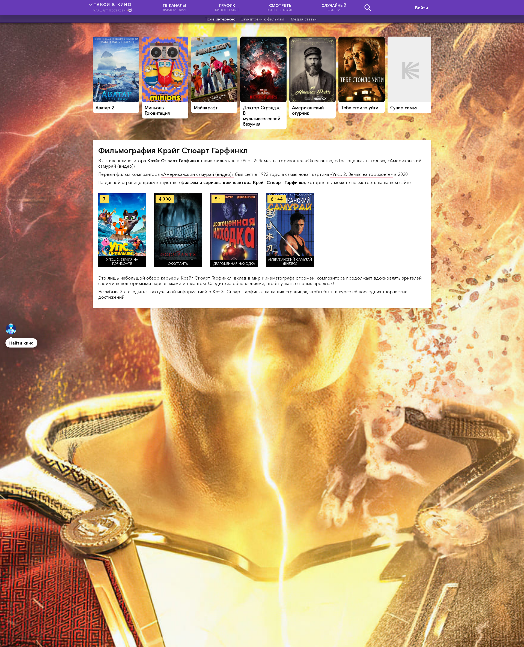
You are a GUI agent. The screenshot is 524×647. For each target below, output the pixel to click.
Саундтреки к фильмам (262, 19)
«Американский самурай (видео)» (197, 174)
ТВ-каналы (174, 7)
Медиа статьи (304, 19)
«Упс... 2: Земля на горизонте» (361, 174)
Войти (421, 7)
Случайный (333, 7)
